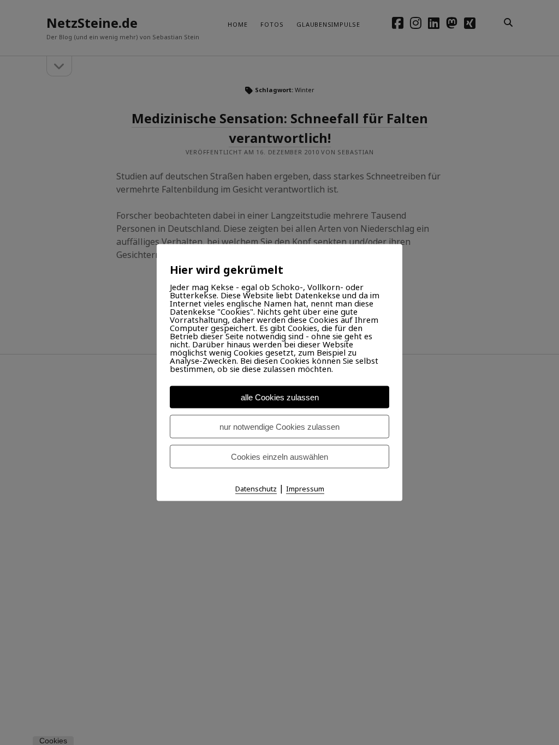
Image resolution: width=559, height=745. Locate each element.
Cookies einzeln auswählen (279, 456)
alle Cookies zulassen (280, 396)
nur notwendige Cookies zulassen (279, 426)
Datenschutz (256, 488)
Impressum (305, 488)
